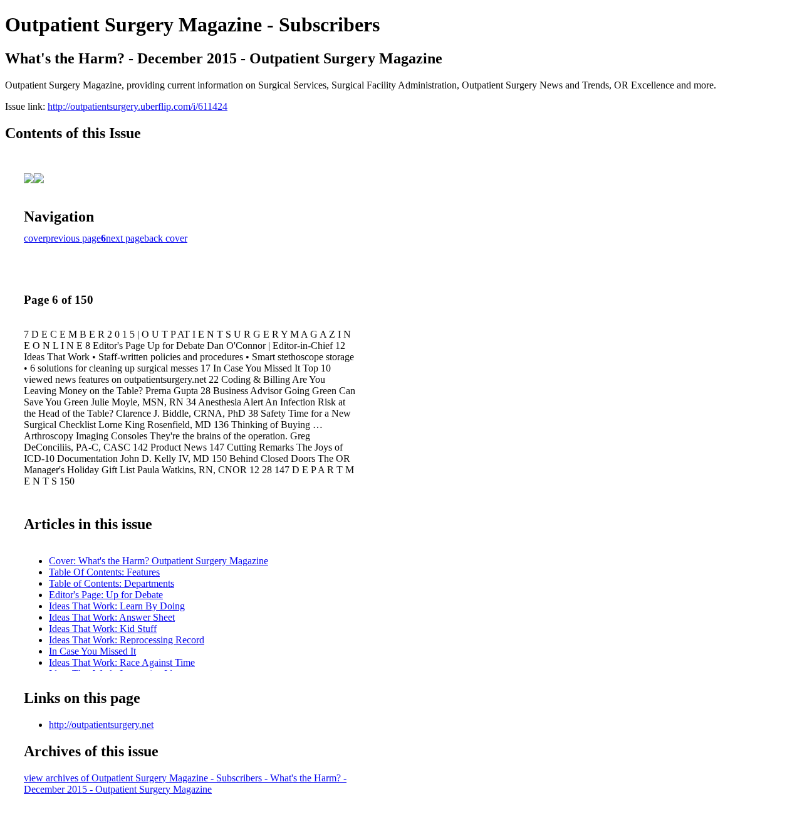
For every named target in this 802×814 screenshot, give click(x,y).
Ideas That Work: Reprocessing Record (126, 640)
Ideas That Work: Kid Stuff (103, 628)
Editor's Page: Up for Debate (106, 594)
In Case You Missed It (92, 651)
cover (35, 238)
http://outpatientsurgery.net (101, 724)
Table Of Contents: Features (104, 572)
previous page (73, 238)
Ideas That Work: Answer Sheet (112, 617)
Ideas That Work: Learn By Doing (117, 606)
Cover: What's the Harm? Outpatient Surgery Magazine (158, 560)
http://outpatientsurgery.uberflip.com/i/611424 (137, 106)
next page (125, 238)
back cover (165, 238)
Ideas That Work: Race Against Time (122, 662)
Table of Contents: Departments (111, 583)
